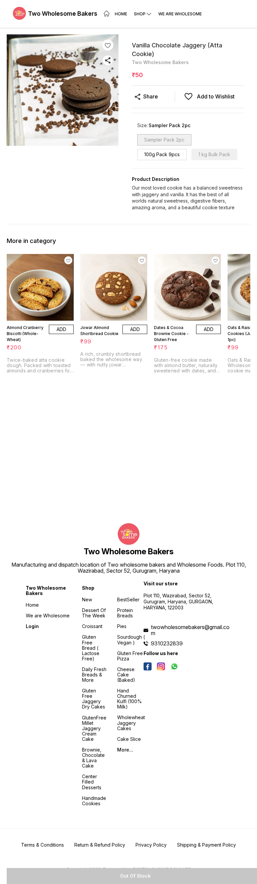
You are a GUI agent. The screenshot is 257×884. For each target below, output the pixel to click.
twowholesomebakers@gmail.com (190, 630)
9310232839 (167, 643)
